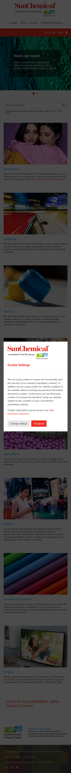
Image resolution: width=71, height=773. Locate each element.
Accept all (39, 423)
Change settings (18, 423)
